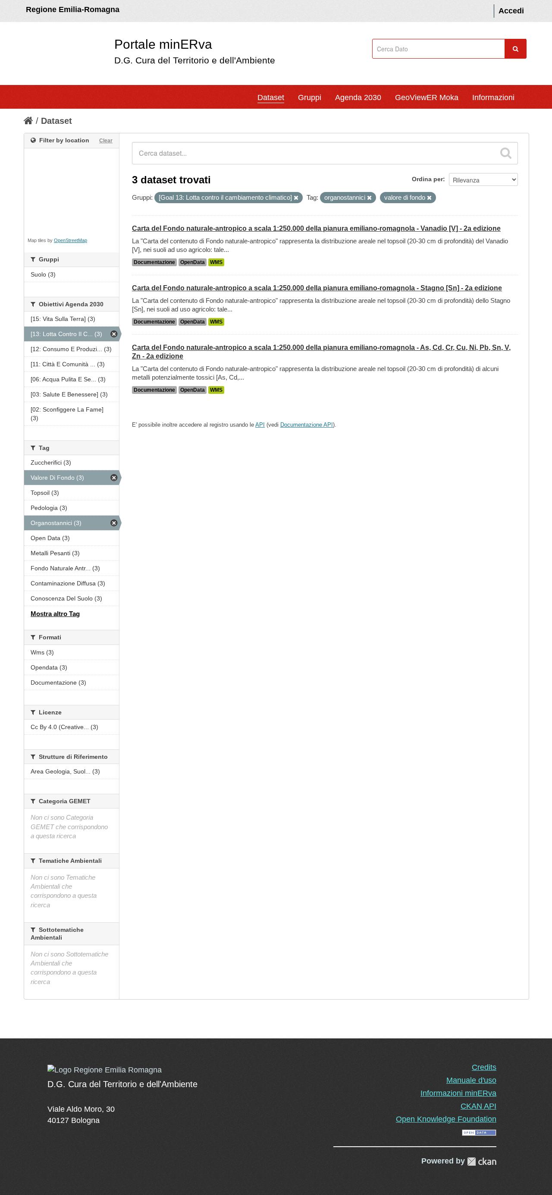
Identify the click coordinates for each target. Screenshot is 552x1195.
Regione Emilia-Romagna (72, 9)
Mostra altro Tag (55, 613)
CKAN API (478, 1106)
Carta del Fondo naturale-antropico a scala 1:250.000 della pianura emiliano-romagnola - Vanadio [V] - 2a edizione (316, 228)
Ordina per (427, 179)
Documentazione (154, 262)
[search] (505, 153)
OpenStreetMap (70, 240)
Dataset (270, 97)
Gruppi (309, 97)
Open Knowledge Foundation (446, 1119)
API (260, 424)
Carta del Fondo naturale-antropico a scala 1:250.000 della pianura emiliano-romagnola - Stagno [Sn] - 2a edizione (317, 288)
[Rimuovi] (296, 198)
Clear (106, 141)
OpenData (192, 262)
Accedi (511, 10)
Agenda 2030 (358, 97)
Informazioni (493, 97)
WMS (216, 262)
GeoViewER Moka (426, 97)
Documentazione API (306, 424)
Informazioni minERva (458, 1093)
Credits (484, 1067)
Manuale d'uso (471, 1080)
